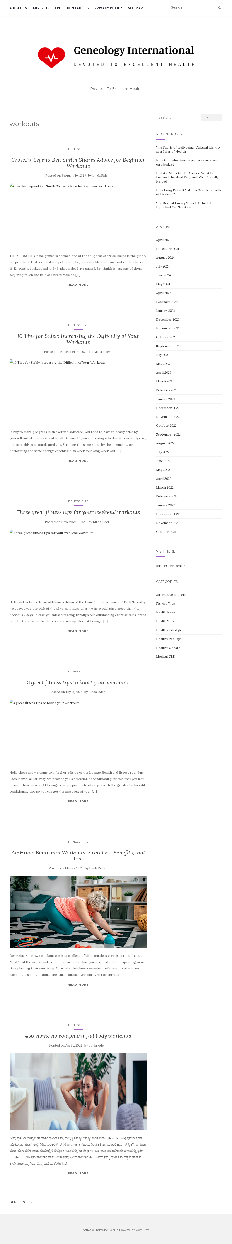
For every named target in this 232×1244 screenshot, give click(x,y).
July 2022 (162, 452)
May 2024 (163, 284)
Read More (78, 284)
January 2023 (165, 399)
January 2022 (165, 505)
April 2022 (163, 479)
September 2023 (168, 346)
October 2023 (166, 337)
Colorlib (113, 1230)
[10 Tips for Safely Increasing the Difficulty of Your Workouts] (78, 391)
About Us (18, 8)
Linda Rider (100, 176)
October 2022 (166, 426)
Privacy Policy (108, 8)
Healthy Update (168, 648)
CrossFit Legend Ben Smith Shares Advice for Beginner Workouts (78, 162)
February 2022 (167, 496)
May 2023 (163, 364)
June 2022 (163, 461)
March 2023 (165, 381)
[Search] (219, 7)
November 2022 (168, 417)
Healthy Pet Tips (169, 639)
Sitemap (135, 8)
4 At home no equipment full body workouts (78, 1035)
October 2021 (166, 532)
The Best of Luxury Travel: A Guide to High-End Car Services (185, 205)
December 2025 (168, 249)
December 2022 (167, 408)
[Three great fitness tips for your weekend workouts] (78, 562)
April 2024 (164, 293)
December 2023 (167, 319)
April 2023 (163, 372)
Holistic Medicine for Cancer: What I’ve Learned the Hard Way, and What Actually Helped (187, 177)
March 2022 (165, 487)
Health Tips (165, 621)
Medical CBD (165, 657)
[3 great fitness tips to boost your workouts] (78, 732)
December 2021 (167, 514)
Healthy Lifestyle (169, 630)
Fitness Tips (78, 149)
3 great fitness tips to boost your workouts (78, 682)
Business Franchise (170, 566)
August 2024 (165, 258)
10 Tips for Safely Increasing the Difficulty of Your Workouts (78, 338)
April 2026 (164, 240)
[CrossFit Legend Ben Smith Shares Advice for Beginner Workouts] (78, 215)
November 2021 (167, 523)
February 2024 (167, 302)
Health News (166, 612)
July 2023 (162, 355)
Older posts (21, 1201)
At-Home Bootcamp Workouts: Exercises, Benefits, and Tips (78, 855)
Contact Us (78, 8)
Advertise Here (47, 8)
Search (212, 117)
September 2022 (168, 434)
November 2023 (168, 328)
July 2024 (163, 266)
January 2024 (165, 311)
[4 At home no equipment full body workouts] (78, 1091)
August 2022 (165, 443)
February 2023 (167, 390)
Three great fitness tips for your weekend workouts (78, 512)
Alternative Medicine (171, 595)
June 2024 (163, 275)
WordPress (142, 1230)
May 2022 (163, 470)
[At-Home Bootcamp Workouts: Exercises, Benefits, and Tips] (78, 912)
